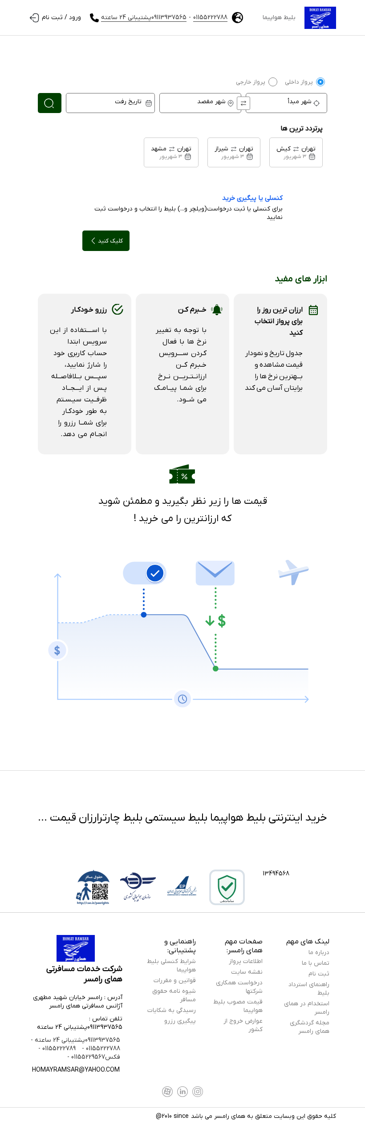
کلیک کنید (110, 241)
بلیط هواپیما (279, 17)
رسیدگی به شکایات (171, 1010)
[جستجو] (49, 103)
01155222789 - (57, 1048)
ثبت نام (318, 974)
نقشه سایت (247, 972)
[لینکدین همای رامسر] (182, 1091)
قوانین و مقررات (175, 980)
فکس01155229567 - (93, 1057)
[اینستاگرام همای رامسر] (197, 1091)
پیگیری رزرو (180, 1021)
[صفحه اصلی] (320, 18)
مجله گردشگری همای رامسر (309, 1027)
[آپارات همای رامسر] (167, 1091)
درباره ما (318, 952)
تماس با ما (315, 963)
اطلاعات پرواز (246, 961)
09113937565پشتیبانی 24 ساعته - (75, 1040)
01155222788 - (100, 1048)
